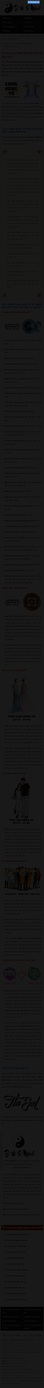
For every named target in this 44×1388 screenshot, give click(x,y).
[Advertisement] (22, 39)
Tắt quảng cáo (34, 2)
